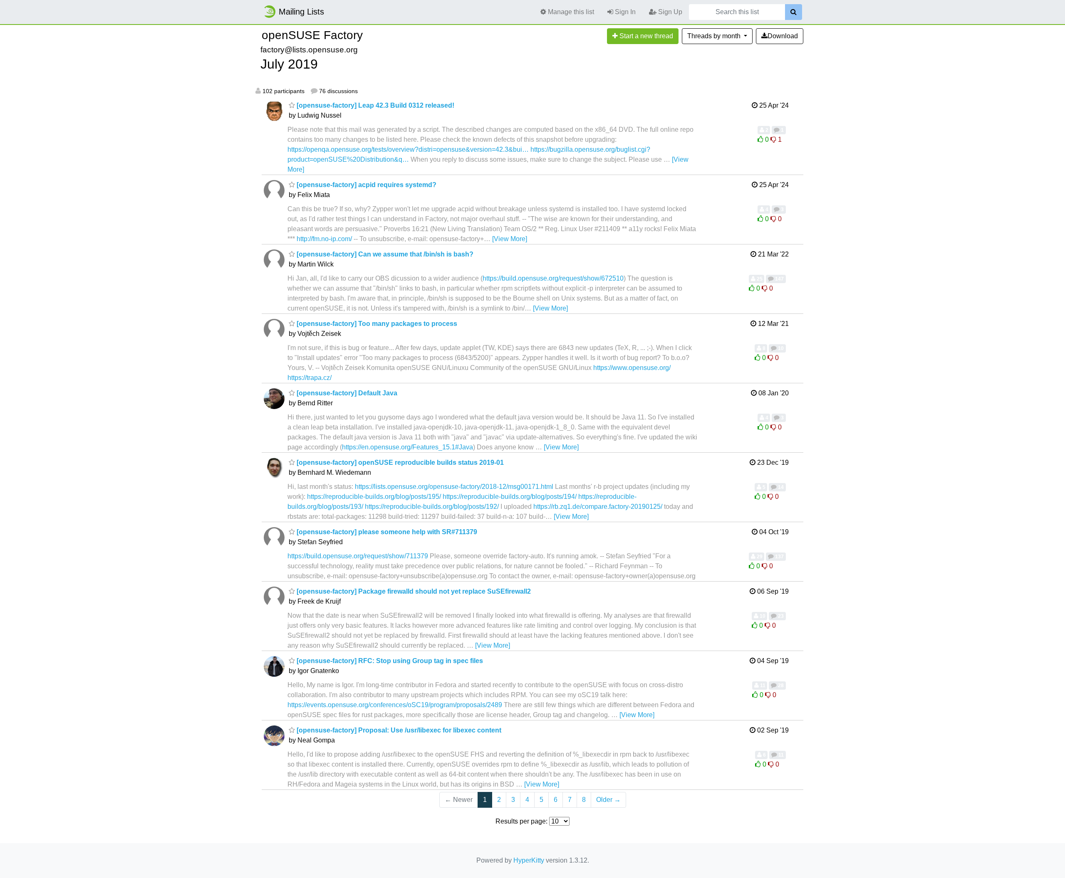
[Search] (793, 12)
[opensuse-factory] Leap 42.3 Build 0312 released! (374, 105)
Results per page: (521, 821)
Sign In (624, 11)
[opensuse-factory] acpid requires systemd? (365, 184)
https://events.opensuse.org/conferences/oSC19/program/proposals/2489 (394, 704)
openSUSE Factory (312, 35)
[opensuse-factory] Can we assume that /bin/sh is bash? (384, 254)
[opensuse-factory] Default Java (346, 393)
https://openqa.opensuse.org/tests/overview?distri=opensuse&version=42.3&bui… (408, 149)
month (714, 35)
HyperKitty (528, 860)
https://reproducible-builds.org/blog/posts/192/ (432, 506)
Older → (608, 799)
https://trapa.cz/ (309, 377)
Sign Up (669, 11)
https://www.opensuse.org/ (632, 367)
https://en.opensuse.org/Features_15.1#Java (407, 447)
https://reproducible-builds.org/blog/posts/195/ (374, 496)
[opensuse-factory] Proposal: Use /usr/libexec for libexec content (398, 730)
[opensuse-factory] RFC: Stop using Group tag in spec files (389, 660)
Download (783, 35)
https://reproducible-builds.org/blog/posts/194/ (510, 496)
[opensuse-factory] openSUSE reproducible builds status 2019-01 (399, 462)
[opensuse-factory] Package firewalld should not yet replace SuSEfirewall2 (413, 591)
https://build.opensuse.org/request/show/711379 (357, 556)
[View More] (509, 238)
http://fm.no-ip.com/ (324, 238)
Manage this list (570, 11)
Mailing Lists (301, 11)
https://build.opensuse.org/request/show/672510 (553, 278)
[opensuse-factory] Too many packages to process (376, 323)
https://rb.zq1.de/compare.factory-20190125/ (597, 506)
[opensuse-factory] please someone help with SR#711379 (386, 531)
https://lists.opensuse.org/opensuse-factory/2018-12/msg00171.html (454, 486)
